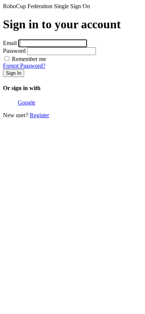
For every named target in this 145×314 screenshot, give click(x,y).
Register (39, 115)
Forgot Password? (24, 66)
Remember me (28, 59)
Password (14, 51)
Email (10, 43)
